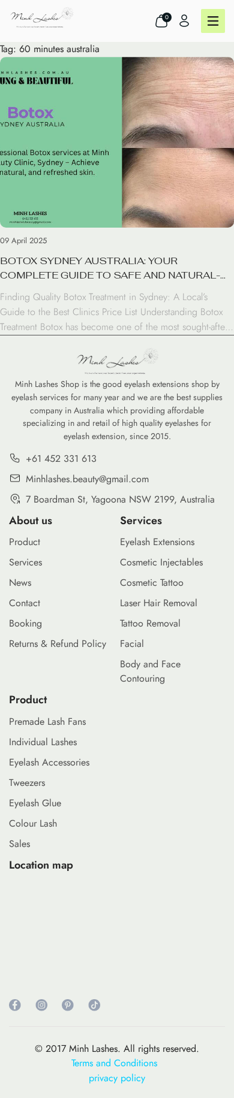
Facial (132, 644)
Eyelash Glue (35, 803)
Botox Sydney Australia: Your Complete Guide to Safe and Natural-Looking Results (110, 269)
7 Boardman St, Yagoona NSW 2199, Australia (120, 499)
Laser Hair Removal (158, 603)
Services (25, 562)
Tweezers (27, 783)
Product (24, 542)
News (20, 582)
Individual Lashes (43, 742)
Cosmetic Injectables (161, 562)
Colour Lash (33, 823)
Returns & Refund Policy (57, 644)
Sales (19, 844)
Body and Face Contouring (150, 671)
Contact (24, 603)
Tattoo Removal (150, 623)
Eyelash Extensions (157, 542)
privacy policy (117, 1078)
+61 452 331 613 (61, 458)
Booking (25, 623)
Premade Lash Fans (47, 721)
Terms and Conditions (117, 1063)
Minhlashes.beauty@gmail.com (87, 479)
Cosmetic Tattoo (152, 582)
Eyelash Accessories (49, 762)
